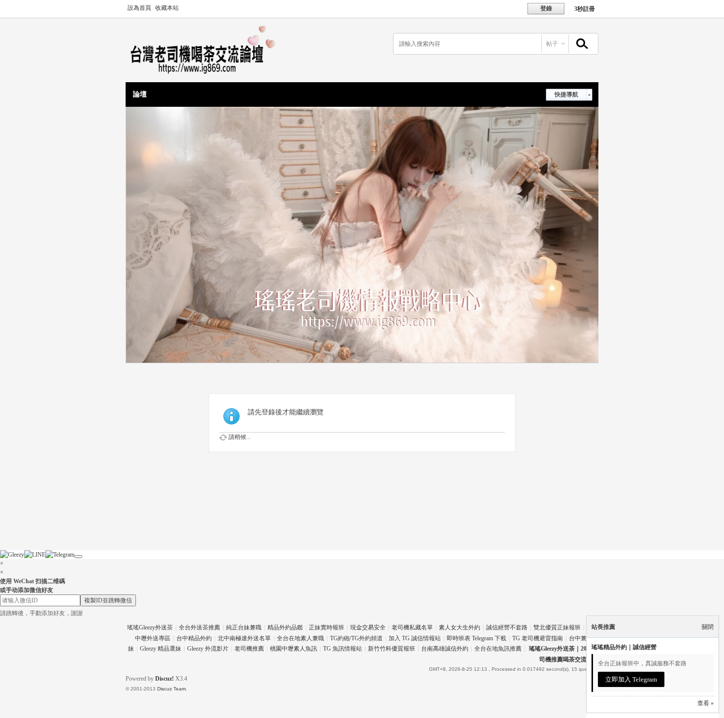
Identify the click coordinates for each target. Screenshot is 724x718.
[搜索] (581, 44)
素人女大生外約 (459, 627)
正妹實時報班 (326, 627)
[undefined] (78, 556)
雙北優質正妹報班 (557, 627)
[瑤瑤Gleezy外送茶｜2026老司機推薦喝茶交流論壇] (209, 76)
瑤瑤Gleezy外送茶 (150, 627)
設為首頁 (139, 7)
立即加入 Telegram (631, 679)
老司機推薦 (249, 648)
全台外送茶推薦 (199, 627)
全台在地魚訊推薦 (498, 648)
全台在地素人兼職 (300, 638)
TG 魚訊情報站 (342, 648)
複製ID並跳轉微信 (108, 600)
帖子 (552, 43)
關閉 (708, 627)
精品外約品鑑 (285, 627)
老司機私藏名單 (412, 627)
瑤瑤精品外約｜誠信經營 (624, 647)
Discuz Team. (172, 688)
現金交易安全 (368, 627)
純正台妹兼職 (244, 627)
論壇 (140, 94)
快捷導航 (566, 94)
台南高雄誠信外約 (444, 648)
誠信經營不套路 (506, 627)
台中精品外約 (194, 638)
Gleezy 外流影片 (208, 648)
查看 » (705, 703)
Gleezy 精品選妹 (160, 648)
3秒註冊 (584, 8)
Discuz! (164, 678)
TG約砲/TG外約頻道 (356, 638)
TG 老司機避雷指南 (537, 638)
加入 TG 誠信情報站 (415, 638)
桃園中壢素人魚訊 (293, 648)
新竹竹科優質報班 (391, 648)
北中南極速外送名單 (244, 638)
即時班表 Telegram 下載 (476, 638)
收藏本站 (167, 7)
